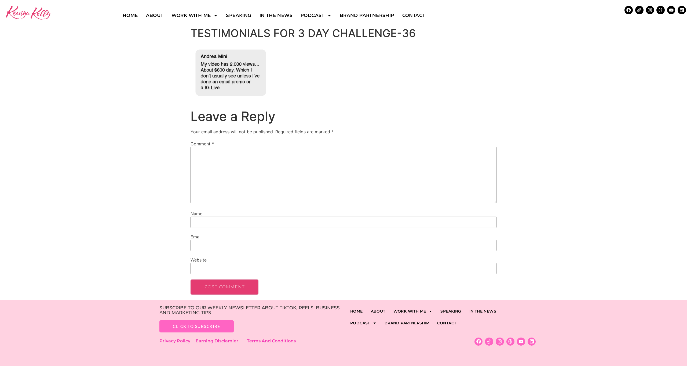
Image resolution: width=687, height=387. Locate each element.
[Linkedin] (682, 10)
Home (130, 15)
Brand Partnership (367, 15)
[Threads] (660, 10)
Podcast (312, 15)
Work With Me (191, 15)
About (154, 15)
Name (196, 214)
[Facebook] (628, 10)
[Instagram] (650, 10)
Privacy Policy (177, 340)
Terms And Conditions (271, 340)
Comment (202, 144)
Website (199, 260)
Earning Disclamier (221, 340)
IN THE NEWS (276, 15)
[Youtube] (671, 10)
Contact (413, 15)
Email (196, 237)
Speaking (238, 15)
